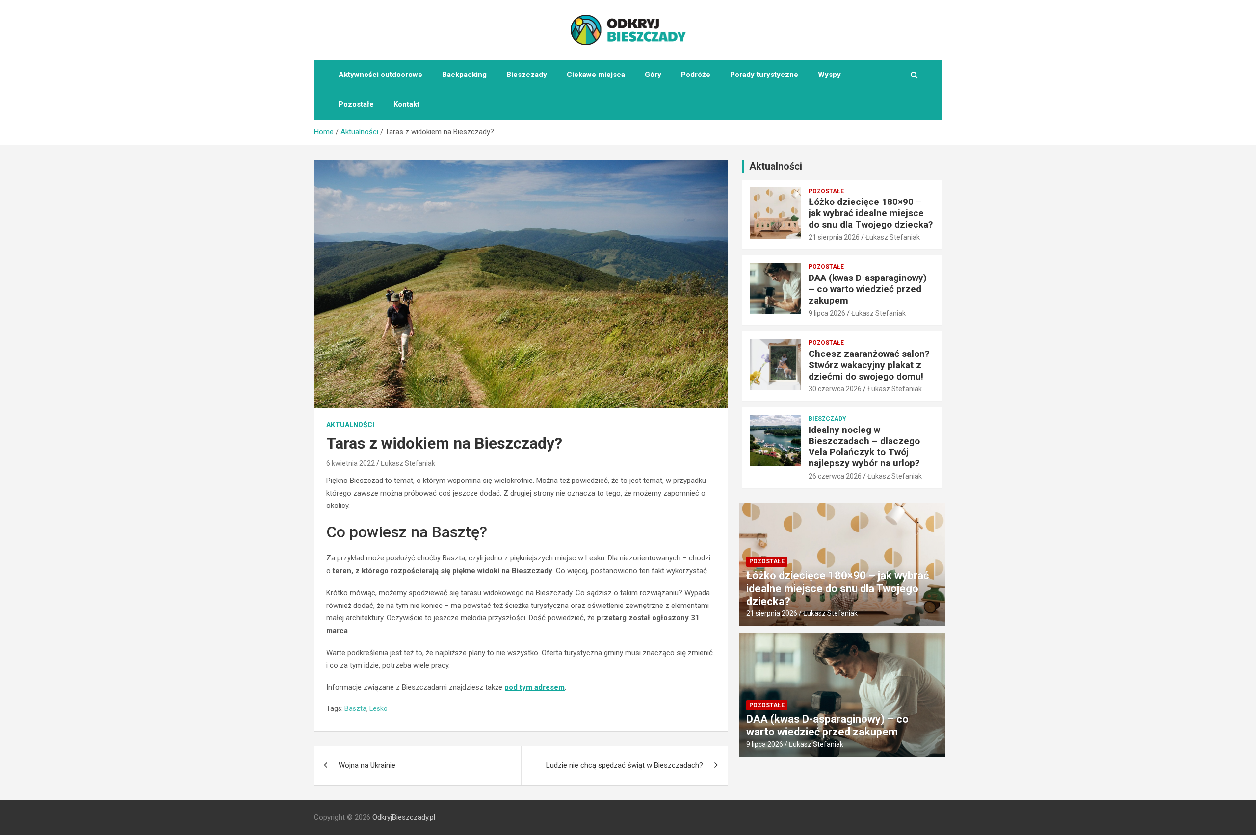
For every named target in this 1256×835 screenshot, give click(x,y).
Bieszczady (526, 74)
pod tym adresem (534, 687)
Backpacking (464, 74)
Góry (653, 74)
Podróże (695, 74)
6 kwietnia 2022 (350, 463)
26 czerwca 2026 (835, 476)
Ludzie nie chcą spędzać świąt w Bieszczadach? (624, 765)
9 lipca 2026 (827, 313)
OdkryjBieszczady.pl (403, 817)
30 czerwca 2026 (835, 389)
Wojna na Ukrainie (367, 765)
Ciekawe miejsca (596, 74)
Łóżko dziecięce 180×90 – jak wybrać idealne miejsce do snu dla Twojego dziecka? (871, 213)
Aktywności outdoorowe (380, 74)
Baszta (355, 708)
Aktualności (350, 425)
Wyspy (829, 74)
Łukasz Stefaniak (408, 463)
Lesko (378, 708)
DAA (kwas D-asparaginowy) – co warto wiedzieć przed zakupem (868, 289)
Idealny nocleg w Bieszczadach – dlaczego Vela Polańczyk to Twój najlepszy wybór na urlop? (864, 446)
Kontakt (406, 104)
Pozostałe (356, 104)
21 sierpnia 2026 (834, 237)
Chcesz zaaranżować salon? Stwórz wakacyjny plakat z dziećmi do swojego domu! (869, 365)
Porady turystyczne (764, 74)
